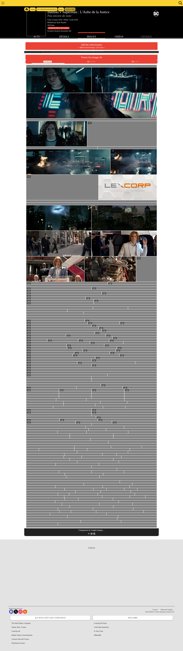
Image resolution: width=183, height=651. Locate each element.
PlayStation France (18, 643)
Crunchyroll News (100, 623)
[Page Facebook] (11, 612)
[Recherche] (179, 3)
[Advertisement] (91, 574)
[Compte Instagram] (20, 612)
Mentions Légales (167, 610)
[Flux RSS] (25, 612)
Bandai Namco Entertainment (22, 635)
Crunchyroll (16, 631)
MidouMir (97, 635)
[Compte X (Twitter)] (16, 612)
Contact (155, 610)
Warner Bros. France (19, 627)
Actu (36, 36)
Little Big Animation (101, 627)
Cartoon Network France (20, 639)
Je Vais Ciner (98, 631)
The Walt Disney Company (21, 623)
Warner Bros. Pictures (58, 28)
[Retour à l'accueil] (90, 3)
